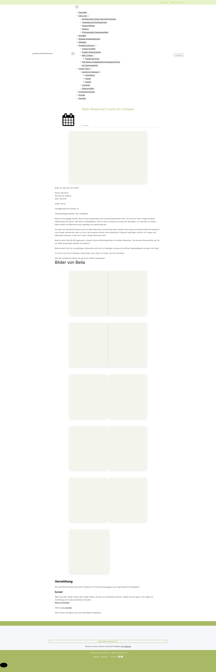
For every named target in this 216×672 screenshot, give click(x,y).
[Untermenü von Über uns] (87, 16)
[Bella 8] (88, 396)
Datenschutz (104, 656)
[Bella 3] (128, 499)
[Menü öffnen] (73, 53)
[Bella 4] (88, 499)
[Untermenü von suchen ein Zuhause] (99, 72)
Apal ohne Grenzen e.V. (108, 641)
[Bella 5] (128, 448)
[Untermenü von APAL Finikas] (93, 55)
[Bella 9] (128, 344)
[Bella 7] (128, 396)
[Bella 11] (128, 293)
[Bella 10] (89, 345)
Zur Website (126, 646)
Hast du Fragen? (164, 2)
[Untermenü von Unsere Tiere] (90, 69)
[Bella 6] (88, 448)
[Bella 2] (89, 551)
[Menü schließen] (77, 7)
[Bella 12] (89, 293)
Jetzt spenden (178, 55)
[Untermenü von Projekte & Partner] (95, 46)
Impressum (96, 656)
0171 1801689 (66, 608)
